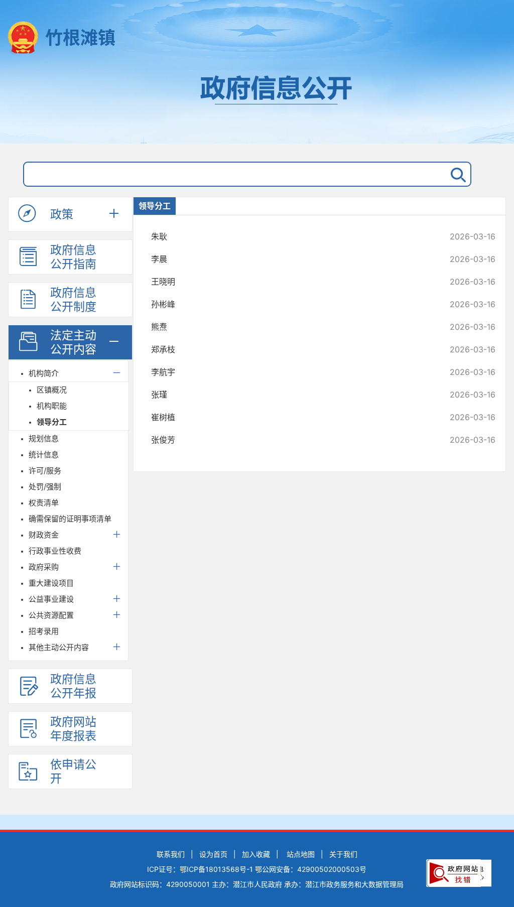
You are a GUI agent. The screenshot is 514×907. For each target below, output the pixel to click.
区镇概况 (52, 390)
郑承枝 (291, 349)
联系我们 (171, 854)
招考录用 (44, 631)
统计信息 (44, 454)
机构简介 (44, 373)
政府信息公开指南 (73, 257)
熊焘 (291, 327)
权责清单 (44, 502)
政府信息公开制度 (73, 300)
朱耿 (291, 236)
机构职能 (52, 406)
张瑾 (291, 395)
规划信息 (44, 438)
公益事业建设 (51, 599)
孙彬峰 (291, 304)
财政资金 (44, 535)
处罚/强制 (45, 486)
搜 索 (456, 174)
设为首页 (213, 854)
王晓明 (291, 282)
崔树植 (291, 417)
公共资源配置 (51, 615)
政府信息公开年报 (73, 686)
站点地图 (301, 854)
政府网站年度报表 (73, 729)
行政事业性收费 (55, 551)
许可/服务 (45, 470)
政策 (61, 214)
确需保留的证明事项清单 (70, 519)
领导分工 (52, 422)
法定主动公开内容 (73, 342)
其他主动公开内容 (59, 647)
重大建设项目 (51, 583)
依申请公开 (73, 771)
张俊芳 (291, 440)
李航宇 (291, 372)
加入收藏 (256, 854)
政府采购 (44, 567)
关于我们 (343, 854)
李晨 (291, 259)
